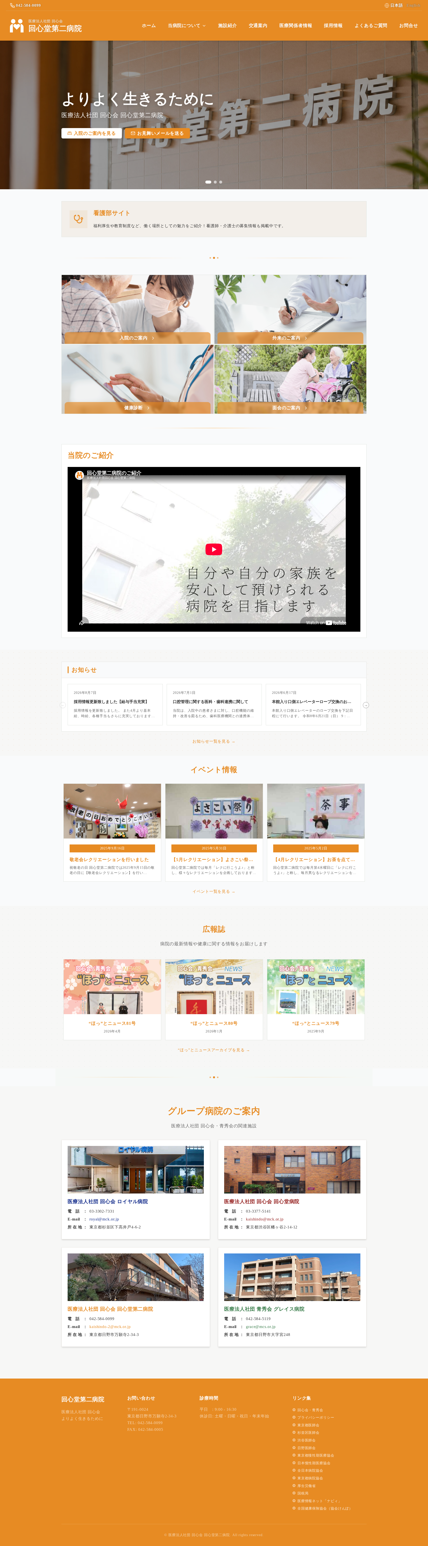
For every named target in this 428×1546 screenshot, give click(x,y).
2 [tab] (215, 182)
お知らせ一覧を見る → (214, 741)
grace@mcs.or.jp (261, 1327)
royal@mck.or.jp (104, 1219)
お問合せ (408, 25)
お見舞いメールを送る (160, 133)
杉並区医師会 (308, 1433)
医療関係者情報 (295, 25)
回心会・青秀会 (310, 1410)
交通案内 (258, 25)
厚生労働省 (306, 1486)
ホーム (149, 25)
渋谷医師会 (306, 1440)
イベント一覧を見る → (214, 891)
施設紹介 (227, 25)
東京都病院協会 (310, 1478)
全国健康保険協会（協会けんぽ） (325, 1508)
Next (365, 704)
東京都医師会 (308, 1425)
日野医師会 (306, 1448)
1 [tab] (208, 182)
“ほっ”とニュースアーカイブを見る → (214, 1050)
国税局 (303, 1493)
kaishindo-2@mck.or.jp (110, 1327)
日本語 (396, 5)
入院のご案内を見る (95, 133)
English (413, 5)
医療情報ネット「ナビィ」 (319, 1501)
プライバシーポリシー (315, 1417)
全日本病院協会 (310, 1470)
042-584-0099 (28, 5)
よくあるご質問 (371, 25)
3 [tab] (220, 182)
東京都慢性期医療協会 (315, 1455)
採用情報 (333, 25)
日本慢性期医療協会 (314, 1463)
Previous (62, 704)
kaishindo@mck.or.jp (265, 1219)
